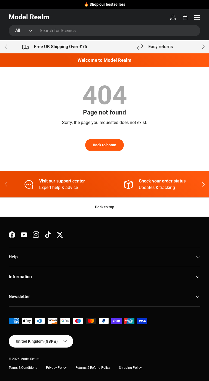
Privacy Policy (56, 368)
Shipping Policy (130, 368)
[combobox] (104, 30)
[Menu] (197, 17)
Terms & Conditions (23, 368)
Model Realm (29, 359)
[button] (185, 17)
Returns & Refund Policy (92, 368)
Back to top (104, 207)
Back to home (104, 145)
